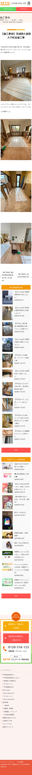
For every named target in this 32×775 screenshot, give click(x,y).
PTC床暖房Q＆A (9, 687)
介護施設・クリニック (10, 711)
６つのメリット (8, 696)
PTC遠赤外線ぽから (9, 675)
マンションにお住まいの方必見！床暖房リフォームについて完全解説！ (21, 568)
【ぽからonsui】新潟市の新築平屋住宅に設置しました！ (21, 310)
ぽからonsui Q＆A (9, 699)
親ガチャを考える (20, 512)
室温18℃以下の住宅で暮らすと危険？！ (21, 465)
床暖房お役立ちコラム (9, 718)
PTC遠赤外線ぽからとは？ (12, 678)
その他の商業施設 (9, 714)
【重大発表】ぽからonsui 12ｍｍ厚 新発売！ (21, 499)
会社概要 (20, 762)
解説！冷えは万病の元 (21, 543)
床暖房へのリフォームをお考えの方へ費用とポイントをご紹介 (21, 582)
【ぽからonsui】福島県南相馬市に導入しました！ (21, 294)
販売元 (16, 657)
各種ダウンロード (8, 727)
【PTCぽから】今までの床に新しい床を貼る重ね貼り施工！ (21, 386)
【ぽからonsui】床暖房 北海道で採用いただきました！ (22, 342)
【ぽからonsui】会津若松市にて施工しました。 (21, 373)
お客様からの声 (7, 721)
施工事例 (5, 702)
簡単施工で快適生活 (10, 681)
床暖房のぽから (16, 764)
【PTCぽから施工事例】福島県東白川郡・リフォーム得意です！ (21, 326)
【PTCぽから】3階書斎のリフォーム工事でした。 (21, 433)
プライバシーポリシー (8, 762)
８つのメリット (8, 684)
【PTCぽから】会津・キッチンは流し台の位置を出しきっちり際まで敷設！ (21, 419)
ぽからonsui (6, 690)
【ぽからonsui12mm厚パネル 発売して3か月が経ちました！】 (21, 486)
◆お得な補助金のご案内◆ (21, 475)
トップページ (6, 670)
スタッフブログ (7, 724)
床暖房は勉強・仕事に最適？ (21, 534)
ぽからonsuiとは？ (9, 693)
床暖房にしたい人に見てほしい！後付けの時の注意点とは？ (21, 554)
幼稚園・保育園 (8, 708)
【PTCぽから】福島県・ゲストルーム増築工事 (21, 357)
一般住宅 (6, 705)
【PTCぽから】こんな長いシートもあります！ (21, 402)
